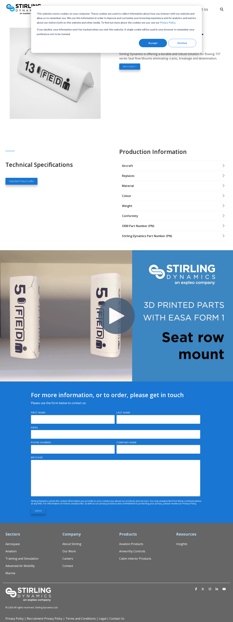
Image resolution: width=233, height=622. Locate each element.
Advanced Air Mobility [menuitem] (20, 566)
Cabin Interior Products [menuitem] (135, 559)
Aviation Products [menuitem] (131, 544)
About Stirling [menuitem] (71, 544)
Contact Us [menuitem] (116, 619)
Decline (182, 42)
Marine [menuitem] (10, 573)
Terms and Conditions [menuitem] (81, 619)
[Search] (222, 9)
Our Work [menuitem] (69, 551)
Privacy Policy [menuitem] (14, 619)
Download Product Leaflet (21, 181)
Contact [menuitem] (67, 566)
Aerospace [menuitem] (12, 544)
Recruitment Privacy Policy (44, 619)
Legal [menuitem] (102, 619)
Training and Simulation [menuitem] (21, 559)
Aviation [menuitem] (11, 551)
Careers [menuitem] (67, 559)
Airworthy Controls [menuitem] (132, 551)
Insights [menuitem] (181, 544)
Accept (152, 42)
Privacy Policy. (168, 22)
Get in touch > (130, 66)
